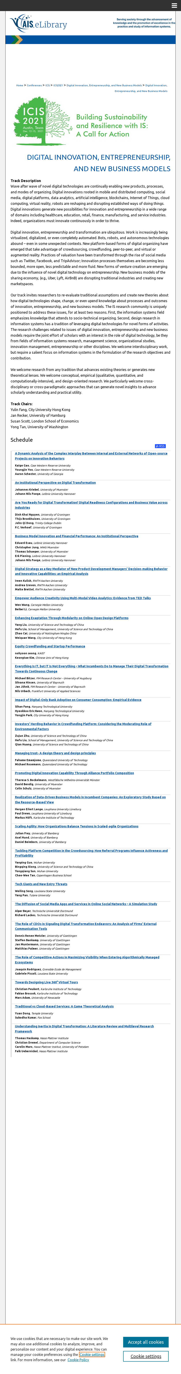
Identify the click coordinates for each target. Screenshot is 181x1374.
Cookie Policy (78, 1360)
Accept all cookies (146, 1342)
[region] (90, 1349)
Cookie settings (92, 1355)
